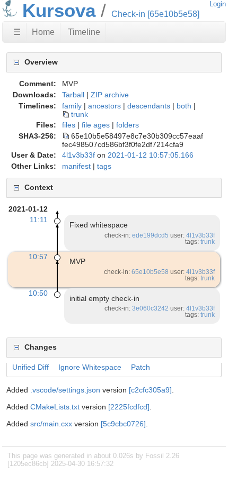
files (68, 125)
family (72, 106)
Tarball (73, 94)
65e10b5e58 (150, 272)
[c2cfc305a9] (150, 390)
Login (217, 4)
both (184, 106)
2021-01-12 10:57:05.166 (151, 155)
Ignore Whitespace (89, 367)
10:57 (38, 256)
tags (104, 166)
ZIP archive (110, 94)
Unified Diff (30, 367)
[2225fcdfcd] (129, 407)
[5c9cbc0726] (123, 423)
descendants (148, 106)
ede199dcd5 (150, 235)
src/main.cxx (51, 423)
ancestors (104, 106)
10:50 (38, 293)
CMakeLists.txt (55, 407)
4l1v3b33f (78, 155)
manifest (76, 166)
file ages (96, 125)
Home (43, 32)
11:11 (39, 219)
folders (127, 125)
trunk (79, 114)
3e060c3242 (150, 308)
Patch (140, 367)
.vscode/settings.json (65, 390)
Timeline (84, 32)
